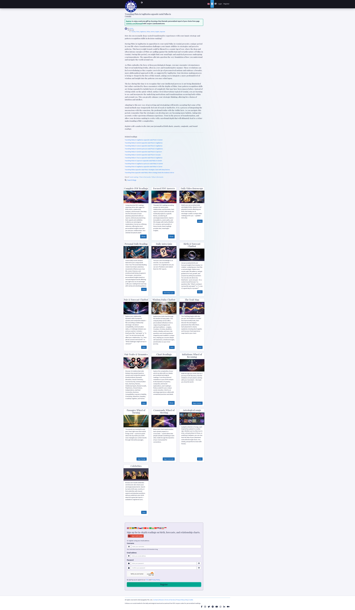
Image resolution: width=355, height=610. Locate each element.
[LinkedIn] (224, 606)
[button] (141, 2)
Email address (132, 553)
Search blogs (131, 180)
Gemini (153, 31)
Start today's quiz (168, 292)
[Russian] (140, 528)
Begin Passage (141, 459)
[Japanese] (148, 528)
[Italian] (143, 528)
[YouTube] (216, 606)
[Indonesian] (165, 528)
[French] (138, 528)
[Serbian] (158, 528)
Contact (155, 600)
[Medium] (228, 606)
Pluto (137, 31)
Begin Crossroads (168, 459)
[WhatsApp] (220, 606)
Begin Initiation (197, 403)
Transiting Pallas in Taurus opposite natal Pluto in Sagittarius (143, 158)
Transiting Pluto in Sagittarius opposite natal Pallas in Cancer (143, 166)
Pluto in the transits (145, 177)
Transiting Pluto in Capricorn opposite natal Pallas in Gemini (143, 161)
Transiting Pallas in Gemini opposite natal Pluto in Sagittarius (144, 143)
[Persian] (163, 528)
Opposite (162, 31)
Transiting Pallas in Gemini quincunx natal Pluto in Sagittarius (144, 149)
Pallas (148, 31)
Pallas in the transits (157, 177)
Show (143, 236)
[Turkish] (155, 528)
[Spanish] (130, 528)
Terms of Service (170, 600)
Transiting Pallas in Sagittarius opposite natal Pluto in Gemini (144, 140)
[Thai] (160, 528)
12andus (131, 28)
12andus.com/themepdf (134, 23)
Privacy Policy (155, 580)
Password (130, 560)
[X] (209, 606)
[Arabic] (150, 528)
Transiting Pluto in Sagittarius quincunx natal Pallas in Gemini (144, 163)
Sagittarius (143, 31)
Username (130, 543)
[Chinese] (145, 528)
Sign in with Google (137, 536)
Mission (161, 600)
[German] (135, 528)
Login (220, 4)
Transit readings (133, 177)
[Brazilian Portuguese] (133, 528)
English (157, 31)
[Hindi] (153, 528)
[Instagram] (205, 606)
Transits (133, 31)
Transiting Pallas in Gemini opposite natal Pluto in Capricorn (143, 152)
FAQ (186, 600)
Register (226, 4)
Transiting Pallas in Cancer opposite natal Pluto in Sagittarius (143, 146)
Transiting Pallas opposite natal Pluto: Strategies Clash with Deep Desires (147, 169)
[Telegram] (213, 606)
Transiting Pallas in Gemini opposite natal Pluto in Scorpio (143, 155)
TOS (147, 580)
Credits (191, 600)
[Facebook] (201, 606)
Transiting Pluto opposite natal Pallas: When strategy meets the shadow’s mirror (149, 172)
